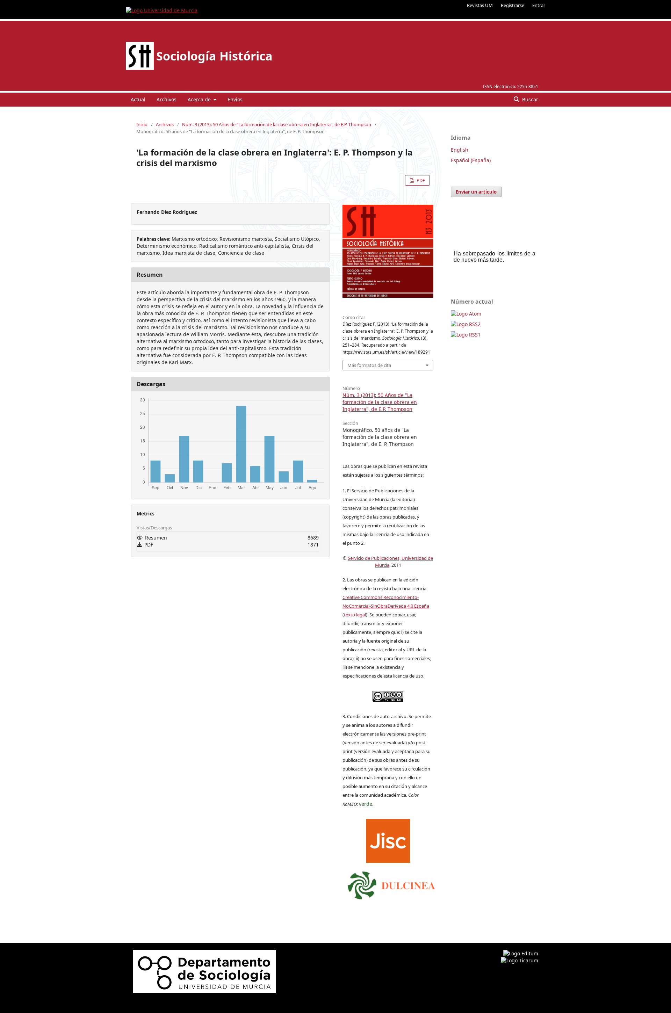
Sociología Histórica (214, 56)
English (459, 149)
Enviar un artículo (476, 192)
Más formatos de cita (369, 365)
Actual (138, 99)
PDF (420, 180)
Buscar (529, 99)
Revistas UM (480, 5)
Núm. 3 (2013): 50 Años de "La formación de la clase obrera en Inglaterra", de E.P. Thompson (276, 124)
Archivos (166, 99)
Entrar (538, 5)
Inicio (141, 124)
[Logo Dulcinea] (391, 884)
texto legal (355, 615)
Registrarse (512, 5)
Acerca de (200, 99)
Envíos (235, 99)
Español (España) (471, 160)
